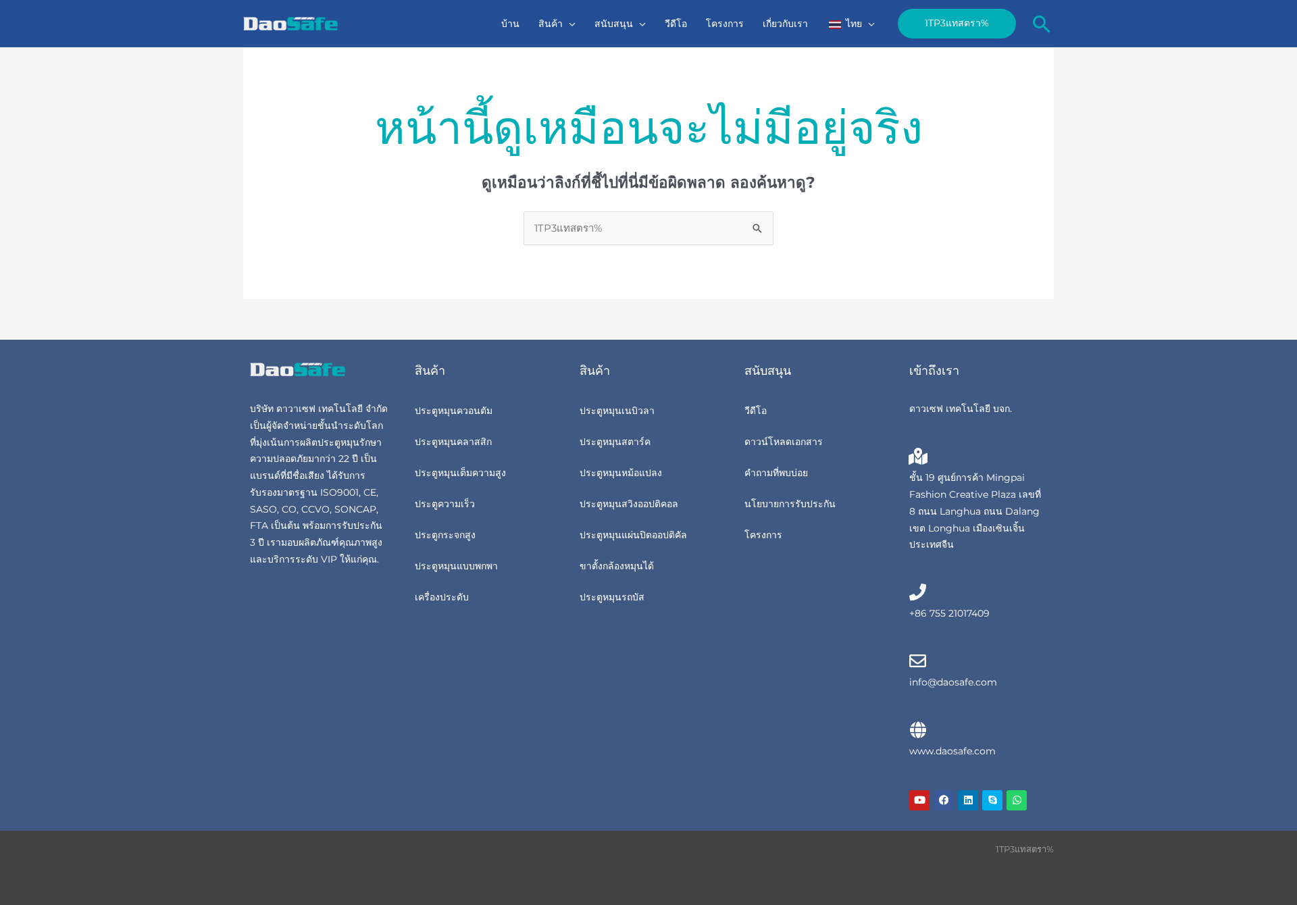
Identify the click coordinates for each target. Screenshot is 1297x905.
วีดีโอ (755, 411)
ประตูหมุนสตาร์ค (615, 442)
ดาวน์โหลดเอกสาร (783, 442)
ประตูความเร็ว (445, 504)
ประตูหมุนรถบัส (612, 597)
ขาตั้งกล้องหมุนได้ (617, 566)
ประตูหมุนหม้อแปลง (621, 473)
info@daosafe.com (953, 682)
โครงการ (763, 535)
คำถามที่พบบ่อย (776, 473)
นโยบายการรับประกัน (790, 504)
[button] (569, 24)
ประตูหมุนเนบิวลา (617, 411)
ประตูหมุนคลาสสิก (453, 442)
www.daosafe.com (952, 751)
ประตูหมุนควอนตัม (453, 411)
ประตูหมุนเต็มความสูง (460, 473)
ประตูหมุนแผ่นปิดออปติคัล (633, 535)
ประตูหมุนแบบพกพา (456, 566)
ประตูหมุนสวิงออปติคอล (629, 504)
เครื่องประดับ (442, 597)
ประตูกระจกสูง (445, 535)
